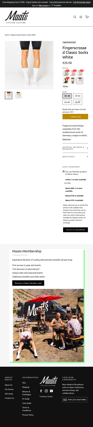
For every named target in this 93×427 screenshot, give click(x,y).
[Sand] (80, 73)
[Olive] (66, 81)
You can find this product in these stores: (76, 172)
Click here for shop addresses (75, 230)
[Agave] (66, 73)
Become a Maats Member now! (28, 283)
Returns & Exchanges (26, 393)
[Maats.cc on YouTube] (51, 391)
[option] (29, 65)
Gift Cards (9, 394)
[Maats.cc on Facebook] (41, 391)
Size (64, 92)
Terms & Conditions (26, 409)
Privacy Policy (28, 415)
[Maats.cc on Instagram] (46, 391)
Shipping (25, 387)
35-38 (67, 96)
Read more (66, 139)
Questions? (68, 156)
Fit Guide (25, 399)
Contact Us (9, 398)
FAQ (24, 383)
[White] (80, 81)
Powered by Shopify (46, 396)
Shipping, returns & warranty (73, 148)
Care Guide (26, 403)
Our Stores (9, 389)
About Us (8, 385)
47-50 (77, 102)
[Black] (73, 81)
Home (7, 35)
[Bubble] (73, 73)
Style (65, 68)
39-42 (78, 96)
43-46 (67, 102)
